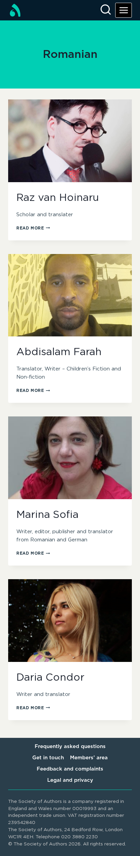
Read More (33, 228)
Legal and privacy (70, 780)
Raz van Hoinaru (57, 198)
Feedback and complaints (70, 769)
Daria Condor (50, 677)
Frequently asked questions (70, 746)
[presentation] (70, 140)
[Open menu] (123, 10)
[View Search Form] (106, 10)
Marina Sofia (47, 515)
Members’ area (89, 757)
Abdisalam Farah (59, 352)
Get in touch (48, 757)
